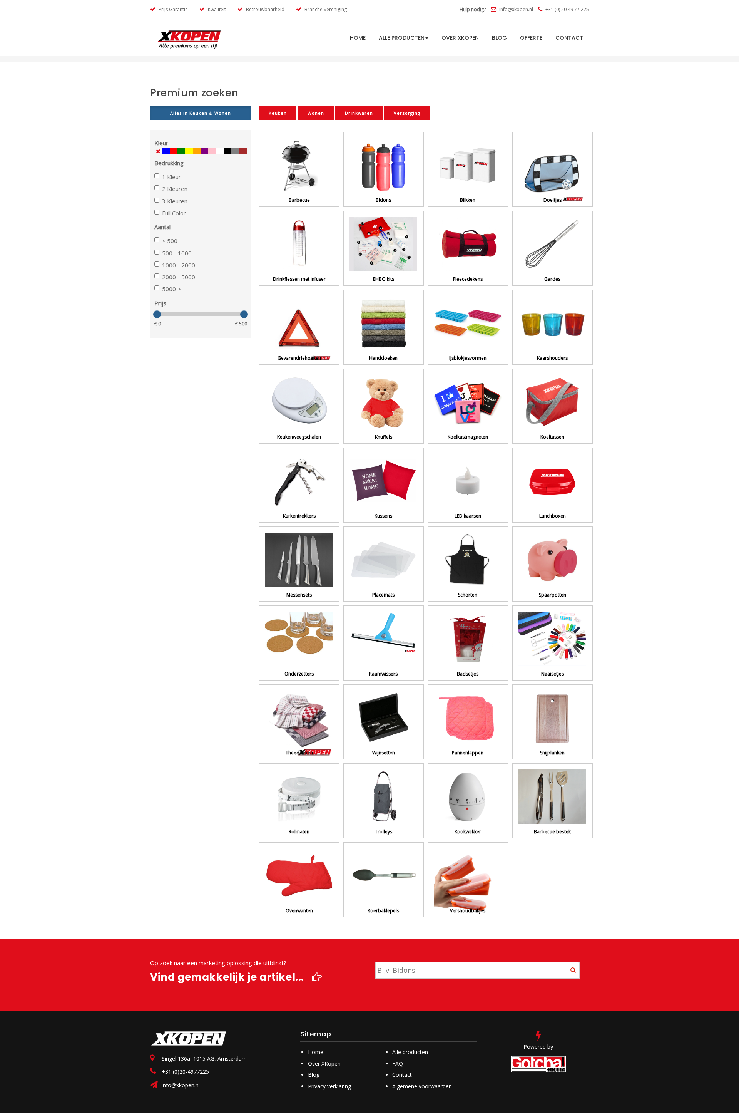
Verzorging (407, 113)
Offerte (531, 38)
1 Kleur (171, 177)
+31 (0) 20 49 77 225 (566, 9)
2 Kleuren (174, 189)
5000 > (171, 289)
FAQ (397, 1063)
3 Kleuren (174, 201)
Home (315, 1052)
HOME (358, 38)
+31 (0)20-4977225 (185, 1071)
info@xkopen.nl (515, 9)
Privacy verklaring (329, 1086)
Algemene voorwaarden (422, 1086)
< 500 (169, 241)
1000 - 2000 (178, 265)
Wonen (316, 113)
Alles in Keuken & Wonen (200, 113)
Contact (569, 38)
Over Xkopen (460, 38)
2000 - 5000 (178, 277)
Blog (499, 38)
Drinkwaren (359, 113)
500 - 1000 (177, 253)
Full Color (174, 213)
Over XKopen (324, 1063)
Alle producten (402, 38)
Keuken (278, 113)
